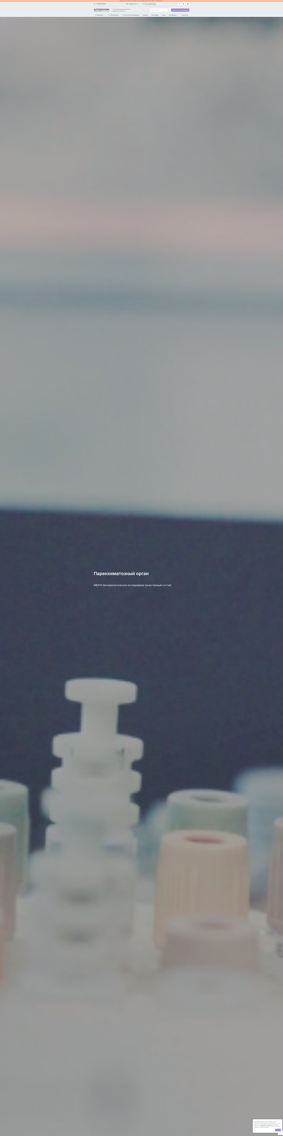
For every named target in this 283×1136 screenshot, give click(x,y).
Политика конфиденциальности (266, 1125)
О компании (99, 15)
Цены (164, 15)
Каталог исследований (131, 15)
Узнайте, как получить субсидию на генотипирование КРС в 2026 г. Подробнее (141, 0)
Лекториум (155, 15)
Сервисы (145, 15)
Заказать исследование (180, 10)
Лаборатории (114, 15)
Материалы (172, 15)
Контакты (185, 15)
